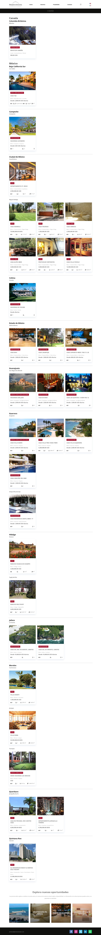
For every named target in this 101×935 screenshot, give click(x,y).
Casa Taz (13, 96)
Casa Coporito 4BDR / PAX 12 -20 (78, 352)
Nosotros (42, 4)
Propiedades (56, 4)
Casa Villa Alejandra (74, 443)
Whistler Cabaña (16, 50)
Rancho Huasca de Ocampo (20, 564)
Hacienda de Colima (17, 307)
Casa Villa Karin (16, 443)
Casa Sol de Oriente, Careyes (48, 649)
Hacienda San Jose (17, 397)
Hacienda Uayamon (17, 141)
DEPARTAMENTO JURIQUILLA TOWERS (47, 822)
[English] (90, 4)
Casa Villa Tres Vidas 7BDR (47, 443)
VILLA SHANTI (14, 695)
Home (31, 4)
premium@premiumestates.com (16, 931)
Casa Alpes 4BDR (16, 262)
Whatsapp (81, 4)
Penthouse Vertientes (46, 262)
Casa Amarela (15, 226)
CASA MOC (13, 352)
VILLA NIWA (14, 735)
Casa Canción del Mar (18, 478)
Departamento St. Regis (19, 186)
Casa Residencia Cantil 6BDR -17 (21, 519)
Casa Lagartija (43, 352)
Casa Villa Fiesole (73, 262)
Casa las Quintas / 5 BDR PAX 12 (78, 397)
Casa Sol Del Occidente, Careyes (21, 649)
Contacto (69, 4)
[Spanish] (90, 6)
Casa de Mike (43, 397)
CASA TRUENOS (43, 226)
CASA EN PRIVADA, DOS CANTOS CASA (20, 822)
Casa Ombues (71, 226)
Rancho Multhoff (17, 604)
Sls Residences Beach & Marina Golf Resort (21, 868)
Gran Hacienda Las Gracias (20, 776)
